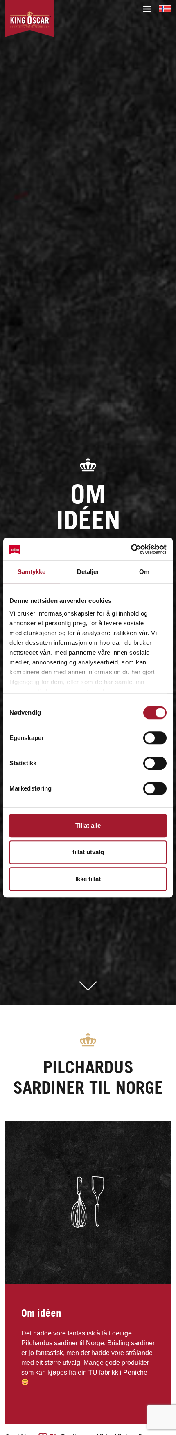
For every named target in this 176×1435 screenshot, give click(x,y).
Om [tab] (144, 571)
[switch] (155, 737)
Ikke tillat (88, 878)
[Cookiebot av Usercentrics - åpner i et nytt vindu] (131, 549)
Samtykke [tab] (32, 571)
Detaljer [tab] (88, 571)
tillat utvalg (88, 851)
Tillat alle (88, 825)
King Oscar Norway (165, 8)
